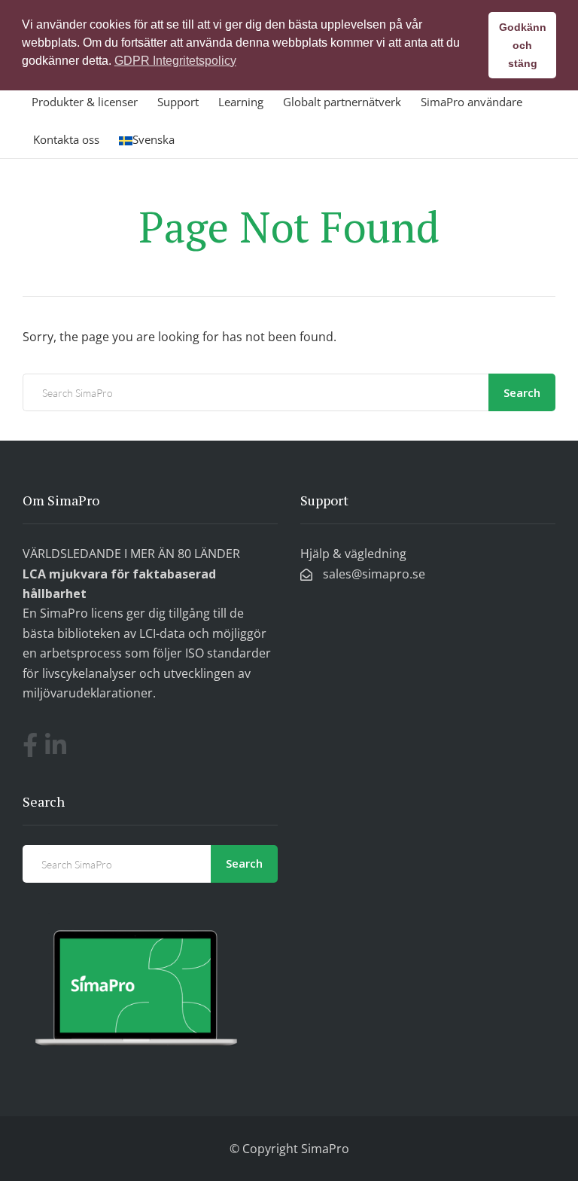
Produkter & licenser (85, 101)
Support (178, 101)
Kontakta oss (66, 139)
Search (521, 392)
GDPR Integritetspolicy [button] (175, 60)
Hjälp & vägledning (353, 553)
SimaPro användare (471, 101)
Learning (240, 101)
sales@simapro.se (372, 574)
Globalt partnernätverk (342, 101)
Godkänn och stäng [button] (522, 45)
